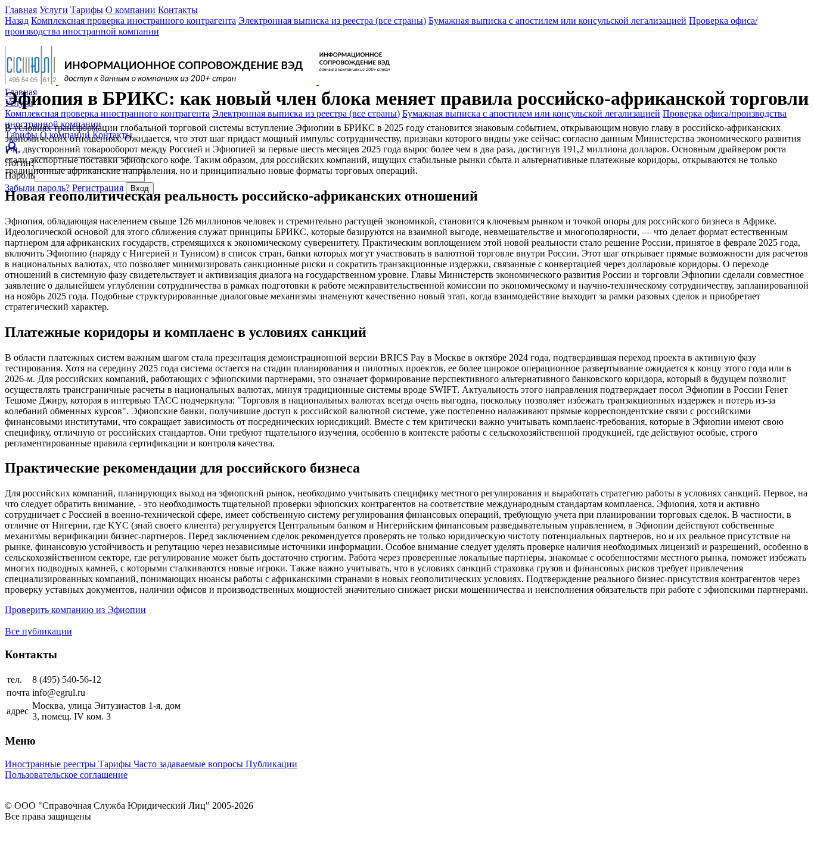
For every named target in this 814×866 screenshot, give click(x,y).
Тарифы (86, 10)
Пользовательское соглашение (66, 775)
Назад (17, 20)
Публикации (271, 764)
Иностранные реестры (51, 764)
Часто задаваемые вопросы (189, 764)
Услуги (53, 10)
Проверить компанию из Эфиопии (75, 610)
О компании (130, 10)
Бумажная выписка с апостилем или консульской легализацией (557, 20)
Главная (21, 10)
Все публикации (38, 631)
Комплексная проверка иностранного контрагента (133, 20)
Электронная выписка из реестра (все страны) (332, 20)
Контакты (178, 10)
